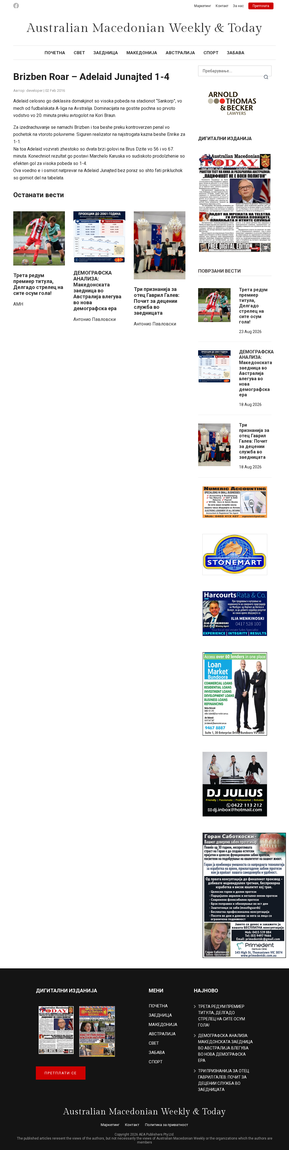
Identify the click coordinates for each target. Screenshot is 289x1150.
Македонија (141, 52)
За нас (238, 6)
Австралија (180, 52)
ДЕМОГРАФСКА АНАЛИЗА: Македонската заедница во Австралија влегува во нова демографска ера (97, 290)
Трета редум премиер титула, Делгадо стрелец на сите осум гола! (38, 284)
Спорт (210, 52)
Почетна (55, 52)
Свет (79, 52)
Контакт (222, 6)
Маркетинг (202, 6)
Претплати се (61, 1073)
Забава (235, 52)
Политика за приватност (166, 1125)
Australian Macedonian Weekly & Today (144, 28)
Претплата (261, 6)
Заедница (105, 52)
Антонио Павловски (94, 319)
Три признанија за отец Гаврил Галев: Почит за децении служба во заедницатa (156, 301)
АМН (18, 304)
